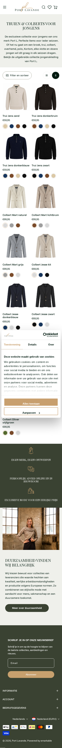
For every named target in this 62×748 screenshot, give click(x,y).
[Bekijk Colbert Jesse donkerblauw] (40, 275)
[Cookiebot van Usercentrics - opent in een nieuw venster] (43, 335)
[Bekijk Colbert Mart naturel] (5, 225)
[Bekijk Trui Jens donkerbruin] (18, 126)
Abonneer (31, 674)
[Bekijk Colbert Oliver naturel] (18, 433)
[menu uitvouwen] (5, 7)
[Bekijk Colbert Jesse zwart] (47, 275)
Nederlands (19, 718)
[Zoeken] (43, 7)
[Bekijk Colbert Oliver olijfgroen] (5, 433)
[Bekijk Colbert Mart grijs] (11, 225)
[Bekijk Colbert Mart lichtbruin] (18, 225)
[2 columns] (55, 75)
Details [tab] (32, 344)
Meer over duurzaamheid (27, 608)
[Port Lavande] (27, 7)
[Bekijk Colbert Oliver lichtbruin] (11, 433)
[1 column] (46, 75)
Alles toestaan (31, 403)
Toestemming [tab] (12, 344)
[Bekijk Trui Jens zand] (5, 126)
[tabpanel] (31, 564)
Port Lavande (19, 740)
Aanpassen (29, 412)
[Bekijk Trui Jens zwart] (24, 126)
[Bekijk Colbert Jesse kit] (34, 275)
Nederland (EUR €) (46, 718)
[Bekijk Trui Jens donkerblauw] (11, 126)
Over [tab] (51, 344)
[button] (55, 7)
